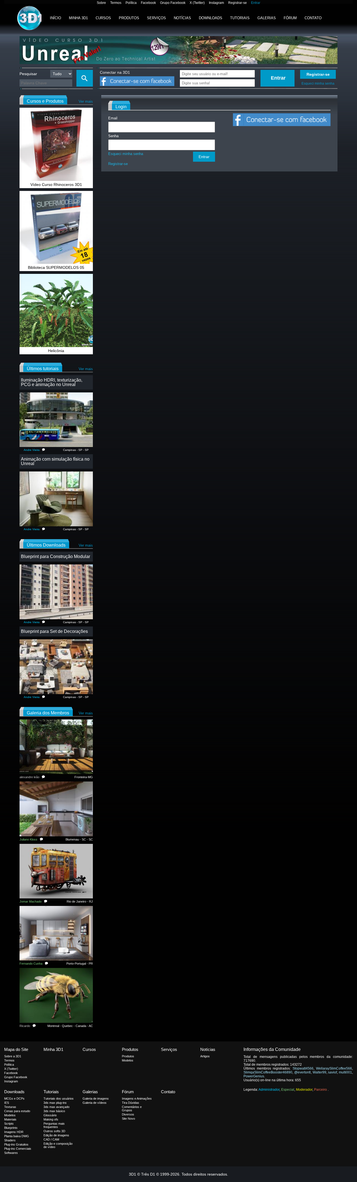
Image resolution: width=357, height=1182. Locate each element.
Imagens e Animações (137, 1098)
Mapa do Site (16, 1049)
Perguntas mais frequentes (54, 1125)
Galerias (266, 18)
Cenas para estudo (17, 1111)
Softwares (11, 1152)
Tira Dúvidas (130, 1102)
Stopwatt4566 (303, 1068)
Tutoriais (240, 18)
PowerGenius (253, 1076)
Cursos (103, 18)
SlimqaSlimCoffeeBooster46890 (267, 1072)
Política (131, 3)
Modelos (127, 1060)
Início (55, 18)
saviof (332, 1072)
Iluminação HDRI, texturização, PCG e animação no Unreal (51, 382)
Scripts (9, 1123)
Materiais (10, 1119)
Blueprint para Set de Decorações (54, 631)
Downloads (210, 18)
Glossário (50, 1115)
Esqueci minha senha (317, 83)
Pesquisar (28, 74)
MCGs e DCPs (14, 1098)
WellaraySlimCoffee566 (334, 1068)
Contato (313, 18)
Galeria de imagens (96, 1098)
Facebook (148, 3)
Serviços (156, 18)
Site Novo (128, 1118)
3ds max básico (54, 1111)
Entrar (255, 3)
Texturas (10, 1107)
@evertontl (302, 1072)
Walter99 (319, 1072)
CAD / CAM (51, 1139)
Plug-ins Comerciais (17, 1148)
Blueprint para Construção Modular (55, 556)
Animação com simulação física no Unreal (55, 461)
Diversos (128, 1114)
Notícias (182, 18)
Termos (115, 3)
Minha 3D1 (78, 18)
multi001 (345, 1072)
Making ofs (51, 1119)
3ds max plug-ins (55, 1102)
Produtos (129, 18)
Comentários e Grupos (132, 1108)
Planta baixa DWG (16, 1136)
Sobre (101, 3)
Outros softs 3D (54, 1131)
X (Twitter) (197, 3)
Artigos (205, 1056)
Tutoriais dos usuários (59, 1098)
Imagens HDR (13, 1132)
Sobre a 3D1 (12, 1056)
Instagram (216, 3)
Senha (113, 136)
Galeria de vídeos (95, 1102)
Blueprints (11, 1127)
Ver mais (86, 101)
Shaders (10, 1140)
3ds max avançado (56, 1107)
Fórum (290, 18)
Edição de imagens (56, 1135)
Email (112, 118)
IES (6, 1102)
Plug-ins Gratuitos (16, 1144)
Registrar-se (237, 3)
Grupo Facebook (172, 3)
